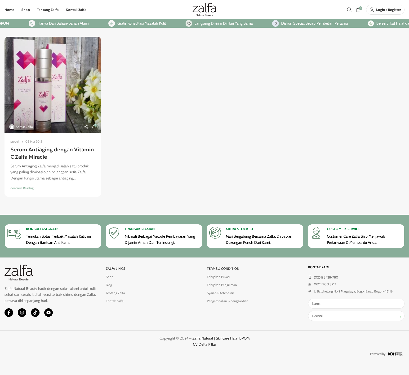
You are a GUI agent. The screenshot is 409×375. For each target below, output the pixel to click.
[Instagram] (22, 312)
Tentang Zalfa (115, 293)
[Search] (349, 9)
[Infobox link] (53, 236)
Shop (109, 277)
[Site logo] (204, 9)
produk (14, 141)
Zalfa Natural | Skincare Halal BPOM (221, 338)
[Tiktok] (35, 312)
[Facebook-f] (8, 312)
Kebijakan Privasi (218, 277)
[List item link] (356, 277)
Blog (109, 285)
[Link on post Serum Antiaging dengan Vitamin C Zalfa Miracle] (52, 85)
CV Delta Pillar (204, 344)
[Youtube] (48, 312)
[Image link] (18, 272)
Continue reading (22, 188)
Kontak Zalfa (115, 301)
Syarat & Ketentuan (220, 293)
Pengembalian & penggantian (227, 301)
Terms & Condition (223, 268)
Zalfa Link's (115, 268)
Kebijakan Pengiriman (222, 285)
